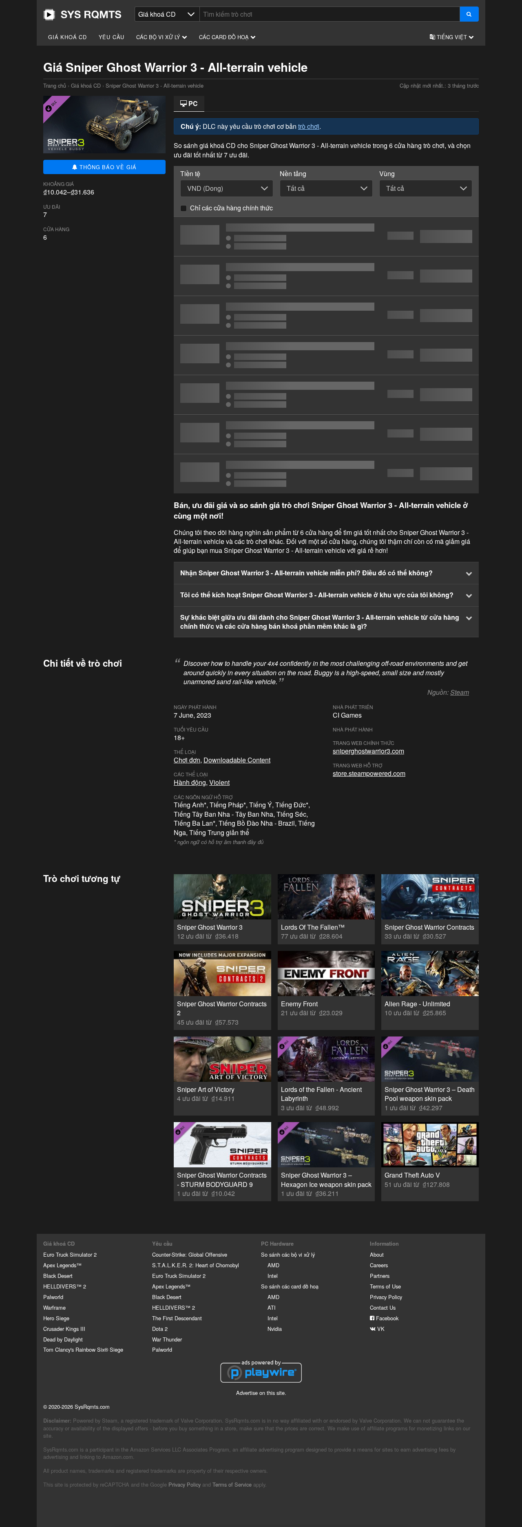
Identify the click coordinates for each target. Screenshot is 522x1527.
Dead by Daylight (63, 1339)
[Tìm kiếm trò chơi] (469, 14)
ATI (272, 1307)
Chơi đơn (187, 760)
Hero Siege (56, 1318)
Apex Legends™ (62, 1265)
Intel (273, 1275)
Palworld (53, 1297)
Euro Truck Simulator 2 (70, 1254)
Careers (379, 1265)
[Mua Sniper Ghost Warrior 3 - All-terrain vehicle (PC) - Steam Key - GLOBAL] (326, 315)
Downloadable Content (236, 760)
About (377, 1254)
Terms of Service (232, 1484)
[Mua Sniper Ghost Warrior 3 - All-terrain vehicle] (326, 236)
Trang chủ (82, 14)
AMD (273, 1265)
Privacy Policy (386, 1297)
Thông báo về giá (107, 167)
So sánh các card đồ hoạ (290, 1286)
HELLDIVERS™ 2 (64, 1286)
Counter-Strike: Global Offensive (189, 1254)
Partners (379, 1275)
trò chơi (308, 126)
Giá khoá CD (67, 37)
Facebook (386, 1318)
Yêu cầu (112, 37)
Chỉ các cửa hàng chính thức (231, 207)
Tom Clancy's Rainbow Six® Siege (83, 1349)
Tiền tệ (190, 173)
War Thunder (167, 1339)
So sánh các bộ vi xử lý (288, 1254)
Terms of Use (385, 1286)
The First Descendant (177, 1318)
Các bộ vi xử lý (159, 37)
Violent (219, 782)
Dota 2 (160, 1329)
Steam (459, 692)
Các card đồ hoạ (224, 37)
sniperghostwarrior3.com (368, 751)
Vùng (387, 173)
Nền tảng (293, 173)
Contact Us (383, 1307)
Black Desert (58, 1275)
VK (380, 1329)
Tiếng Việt (452, 37)
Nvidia (275, 1329)
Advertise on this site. (261, 1393)
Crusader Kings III (64, 1329)
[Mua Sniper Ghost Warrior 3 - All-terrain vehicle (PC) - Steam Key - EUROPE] (326, 355)
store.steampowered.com (369, 773)
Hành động (190, 782)
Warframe (54, 1307)
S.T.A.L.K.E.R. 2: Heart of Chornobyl (195, 1265)
